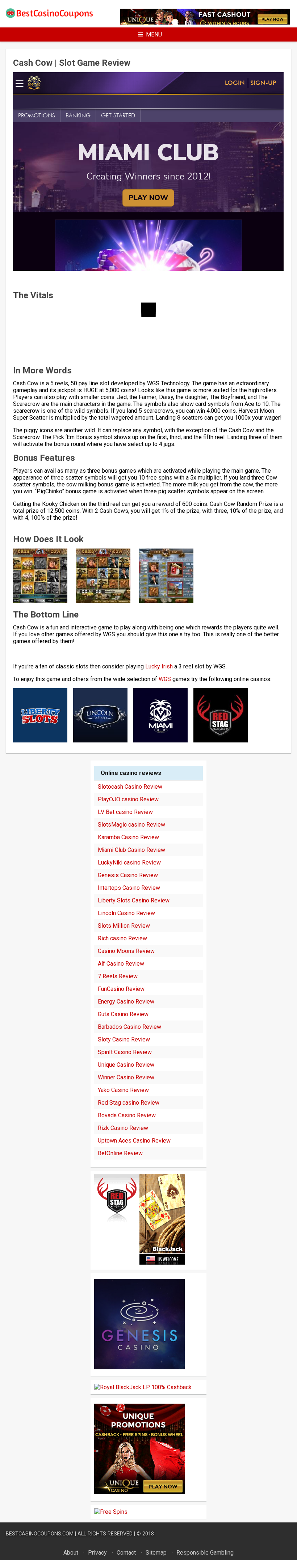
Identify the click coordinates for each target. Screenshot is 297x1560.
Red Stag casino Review (128, 1102)
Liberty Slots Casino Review (134, 900)
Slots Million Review (124, 925)
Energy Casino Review (126, 1001)
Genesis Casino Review (128, 875)
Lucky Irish (159, 666)
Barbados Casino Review (129, 1026)
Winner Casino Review (126, 1077)
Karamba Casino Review (128, 837)
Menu (154, 34)
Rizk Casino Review (123, 1127)
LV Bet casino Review (125, 812)
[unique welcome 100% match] (139, 1262)
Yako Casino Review (123, 1090)
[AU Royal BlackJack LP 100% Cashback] (143, 1387)
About (70, 1552)
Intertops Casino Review (129, 887)
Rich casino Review (122, 938)
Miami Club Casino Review (131, 849)
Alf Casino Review (121, 963)
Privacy (97, 1552)
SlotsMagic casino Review (131, 824)
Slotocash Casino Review (130, 786)
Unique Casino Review (126, 1064)
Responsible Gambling (205, 1552)
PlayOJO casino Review (128, 799)
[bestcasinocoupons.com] (53, 16)
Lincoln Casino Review (126, 913)
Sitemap (156, 1552)
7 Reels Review (118, 976)
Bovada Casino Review (127, 1115)
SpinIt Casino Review (125, 1052)
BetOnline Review (120, 1153)
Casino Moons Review (126, 951)
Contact (126, 1552)
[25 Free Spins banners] (110, 1511)
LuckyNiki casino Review (129, 862)
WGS (165, 679)
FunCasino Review (121, 988)
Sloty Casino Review (124, 1039)
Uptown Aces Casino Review (134, 1140)
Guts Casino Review (123, 1014)
